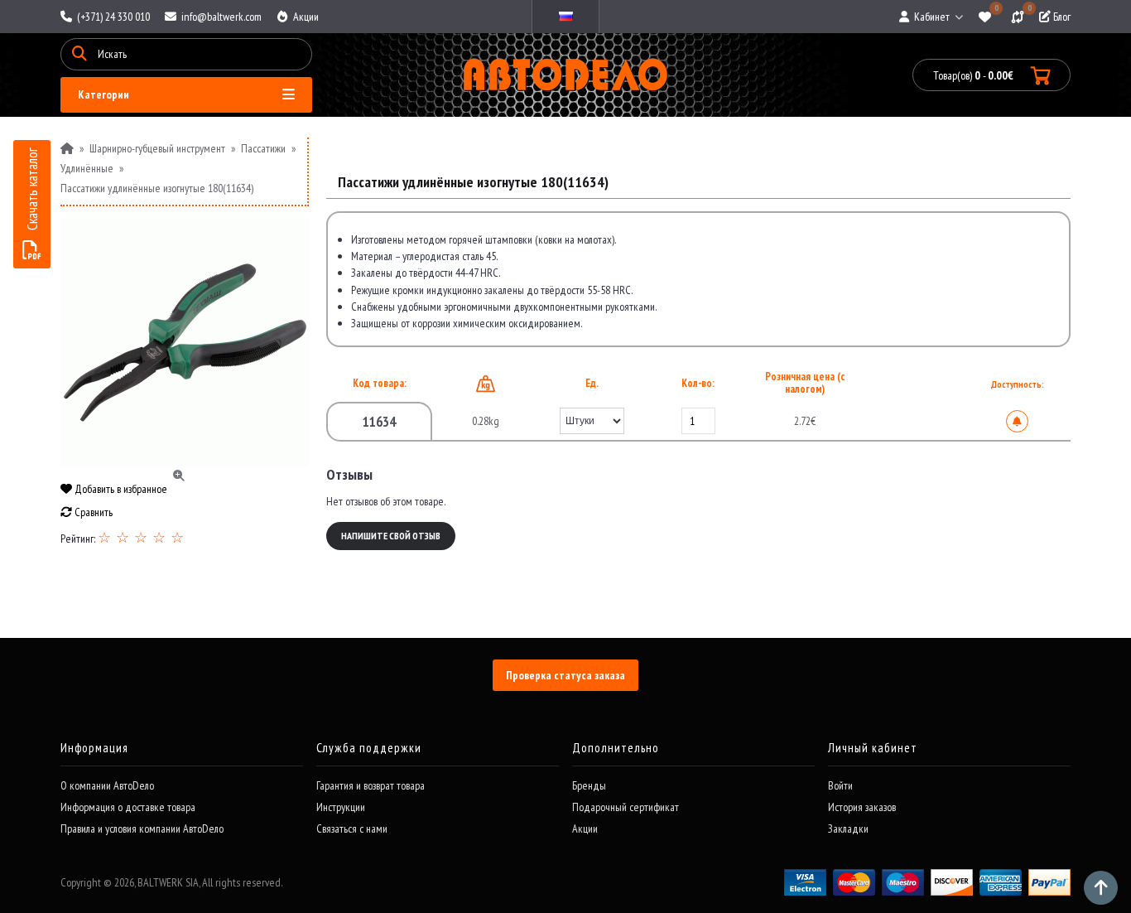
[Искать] (79, 54)
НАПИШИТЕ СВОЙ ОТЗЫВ (390, 535)
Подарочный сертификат (625, 806)
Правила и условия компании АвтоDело (142, 828)
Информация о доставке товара (127, 806)
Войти (840, 785)
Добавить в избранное (119, 488)
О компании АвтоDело (107, 785)
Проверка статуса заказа (565, 675)
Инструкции (340, 806)
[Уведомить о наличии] (1017, 421)
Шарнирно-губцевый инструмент (157, 148)
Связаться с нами (351, 828)
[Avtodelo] (566, 75)
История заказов (862, 806)
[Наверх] (1101, 888)
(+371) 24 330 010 (112, 16)
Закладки (848, 828)
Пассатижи (263, 148)
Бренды (589, 785)
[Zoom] (184, 342)
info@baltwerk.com (220, 16)
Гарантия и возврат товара (370, 785)
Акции (305, 16)
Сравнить (92, 512)
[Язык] (565, 16)
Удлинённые (86, 168)
